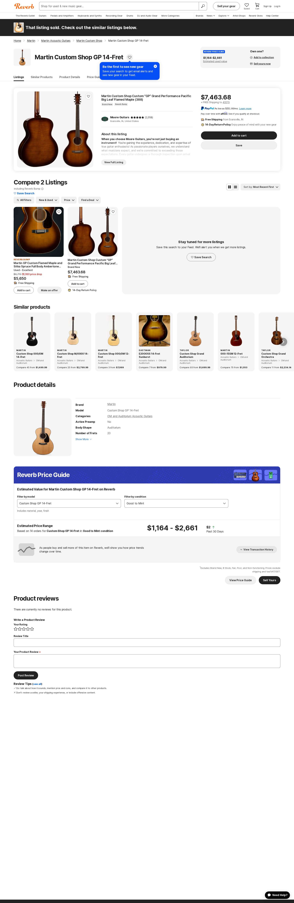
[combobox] (65, 503)
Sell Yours (269, 580)
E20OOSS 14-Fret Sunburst (149, 355)
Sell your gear (226, 6)
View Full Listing (113, 162)
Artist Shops (239, 15)
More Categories (170, 15)
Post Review (26, 675)
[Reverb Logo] (24, 6)
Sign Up (268, 6)
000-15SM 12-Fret (231, 353)
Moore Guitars (119, 117)
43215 (226, 102)
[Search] (203, 6)
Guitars (42, 15)
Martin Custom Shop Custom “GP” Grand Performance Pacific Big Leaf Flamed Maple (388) (146, 97)
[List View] (235, 187)
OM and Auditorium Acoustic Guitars (129, 416)
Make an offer (49, 290)
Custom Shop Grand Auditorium (192, 355)
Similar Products (42, 77)
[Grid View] (229, 187)
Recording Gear (114, 15)
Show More (82, 439)
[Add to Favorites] (129, 57)
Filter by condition (135, 496)
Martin (111, 404)
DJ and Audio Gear (147, 15)
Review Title (21, 636)
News (210, 15)
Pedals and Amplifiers (62, 15)
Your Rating (20, 624)
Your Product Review (26, 651)
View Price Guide (240, 580)
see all (37, 684)
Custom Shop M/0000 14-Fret (72, 355)
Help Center (272, 15)
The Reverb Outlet (25, 15)
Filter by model (26, 496)
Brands (199, 15)
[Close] (155, 66)
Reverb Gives (256, 15)
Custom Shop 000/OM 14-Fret (29, 355)
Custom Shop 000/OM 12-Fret (113, 355)
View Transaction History (258, 549)
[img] (137, 117)
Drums (130, 15)
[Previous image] (21, 129)
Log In (277, 6)
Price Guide (94, 77)
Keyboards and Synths (90, 15)
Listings (19, 77)
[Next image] (88, 129)
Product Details (69, 77)
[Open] (117, 503)
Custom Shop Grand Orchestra (273, 355)
